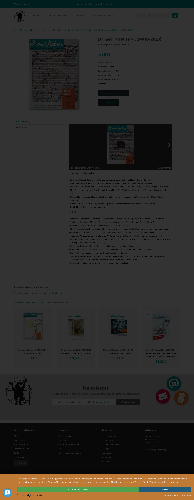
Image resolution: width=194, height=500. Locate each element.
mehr (165, 489)
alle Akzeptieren (78, 489)
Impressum (167, 495)
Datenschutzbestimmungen (181, 495)
